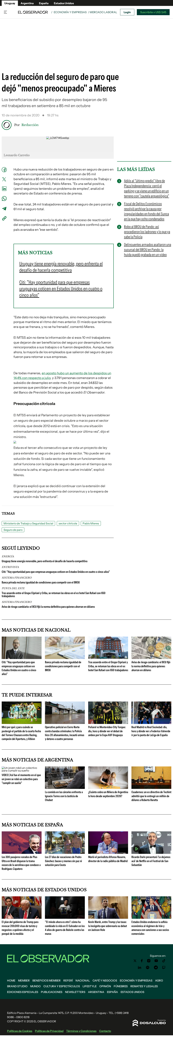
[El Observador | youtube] (156, 961)
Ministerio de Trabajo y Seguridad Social (28, 523)
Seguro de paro (13, 529)
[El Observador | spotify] (148, 967)
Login (127, 12)
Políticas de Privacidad (49, 1031)
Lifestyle (90, 986)
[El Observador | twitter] (135, 961)
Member (24, 980)
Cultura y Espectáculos (61, 986)
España (43, 3)
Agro (159, 980)
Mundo (35, 986)
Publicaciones (51, 992)
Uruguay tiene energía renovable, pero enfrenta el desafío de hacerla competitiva (44, 561)
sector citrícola (68, 523)
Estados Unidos (64, 3)
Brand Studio (17, 986)
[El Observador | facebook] (141, 961)
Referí (68, 980)
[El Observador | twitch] (164, 967)
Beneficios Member (46, 980)
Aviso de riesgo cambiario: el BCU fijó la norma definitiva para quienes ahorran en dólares (48, 606)
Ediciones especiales (22, 992)
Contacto (105, 1031)
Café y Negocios (105, 980)
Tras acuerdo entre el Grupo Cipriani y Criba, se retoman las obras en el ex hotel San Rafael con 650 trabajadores (53, 595)
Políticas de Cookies (19, 1031)
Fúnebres (121, 986)
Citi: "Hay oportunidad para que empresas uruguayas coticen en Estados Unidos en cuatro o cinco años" (56, 571)
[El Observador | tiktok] (164, 961)
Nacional (83, 980)
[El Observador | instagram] (149, 961)
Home (11, 980)
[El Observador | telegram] (156, 967)
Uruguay (9, 3)
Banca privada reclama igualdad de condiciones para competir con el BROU (41, 582)
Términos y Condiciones (81, 1031)
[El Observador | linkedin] (140, 967)
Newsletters (75, 992)
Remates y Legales (144, 986)
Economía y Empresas (70, 12)
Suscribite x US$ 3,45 (153, 12)
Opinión (105, 986)
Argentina (27, 3)
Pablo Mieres (91, 523)
